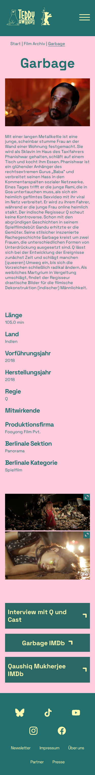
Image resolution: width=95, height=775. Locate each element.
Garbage (56, 43)
